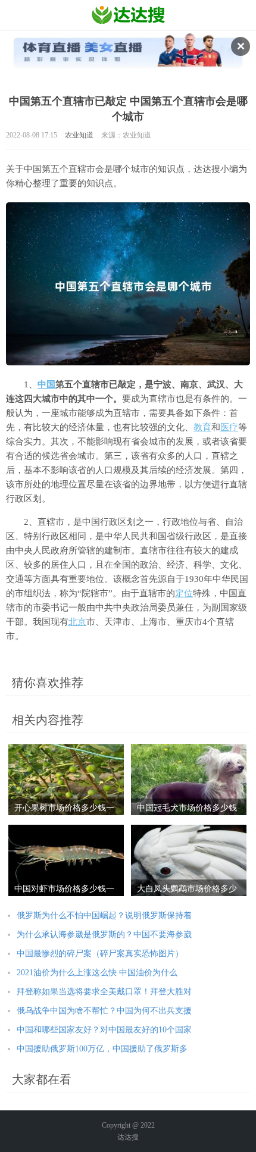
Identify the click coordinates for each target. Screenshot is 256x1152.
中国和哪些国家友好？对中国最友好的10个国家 (104, 1029)
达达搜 (128, 1137)
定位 (184, 593)
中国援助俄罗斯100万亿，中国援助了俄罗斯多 (102, 1048)
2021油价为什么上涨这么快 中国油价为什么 (97, 972)
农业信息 (128, 15)
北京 (77, 622)
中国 (46, 384)
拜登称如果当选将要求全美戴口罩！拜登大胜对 (104, 991)
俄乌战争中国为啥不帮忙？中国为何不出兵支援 (104, 1010)
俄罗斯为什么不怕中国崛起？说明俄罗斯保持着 (104, 915)
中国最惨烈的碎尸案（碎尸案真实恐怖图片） (100, 953)
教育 (202, 427)
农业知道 (79, 135)
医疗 (229, 427)
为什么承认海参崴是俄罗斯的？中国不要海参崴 (104, 934)
